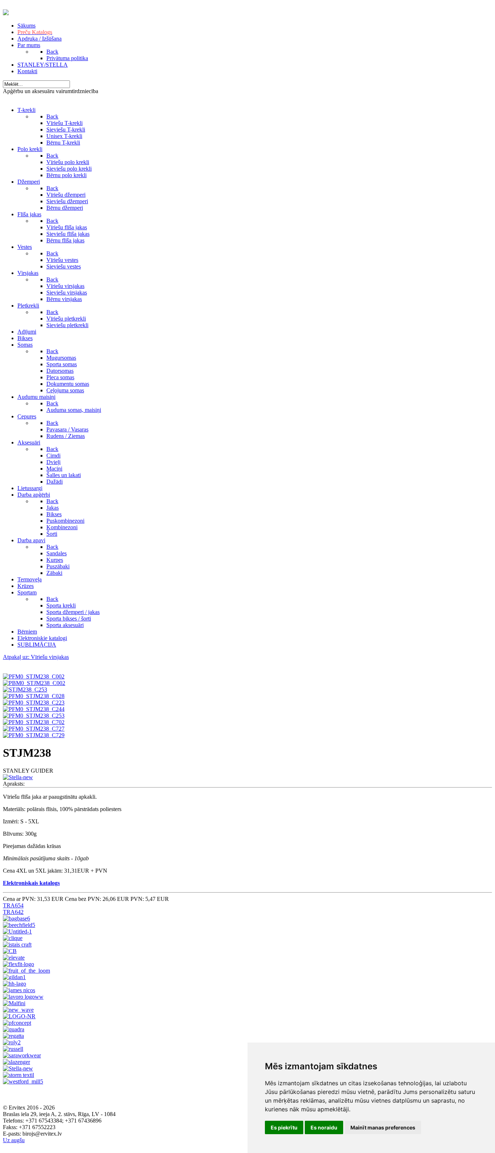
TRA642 (13, 912)
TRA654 (13, 905)
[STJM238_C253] (25, 689)
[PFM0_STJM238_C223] (34, 702)
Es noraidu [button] (324, 1127)
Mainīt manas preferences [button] (382, 1127)
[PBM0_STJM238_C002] (34, 683)
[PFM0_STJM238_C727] (34, 729)
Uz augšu (14, 1140)
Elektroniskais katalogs (31, 883)
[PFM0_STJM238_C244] (34, 709)
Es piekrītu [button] (284, 1127)
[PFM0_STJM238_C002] (34, 676)
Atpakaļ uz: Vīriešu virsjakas (36, 657)
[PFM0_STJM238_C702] (34, 722)
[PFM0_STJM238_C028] (34, 696)
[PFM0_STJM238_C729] (34, 735)
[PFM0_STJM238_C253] (34, 716)
